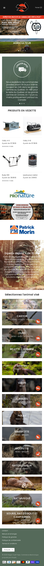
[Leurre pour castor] (32, 160)
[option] (22, 27)
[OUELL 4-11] (11, 125)
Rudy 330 (5, 175)
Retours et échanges (9, 534)
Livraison (5, 531)
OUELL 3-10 (27, 140)
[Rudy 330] (11, 160)
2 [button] (21, 51)
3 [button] (23, 51)
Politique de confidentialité (11, 540)
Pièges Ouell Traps (14, 555)
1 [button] (19, 51)
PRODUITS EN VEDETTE (22, 110)
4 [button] (25, 51)
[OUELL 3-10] (32, 125)
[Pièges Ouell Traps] (22, 7)
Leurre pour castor (30, 175)
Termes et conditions (9, 544)
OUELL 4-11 (6, 140)
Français (7, 550)
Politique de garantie (9, 537)
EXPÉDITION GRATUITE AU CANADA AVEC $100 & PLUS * (22, 17)
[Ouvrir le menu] (4, 7)
